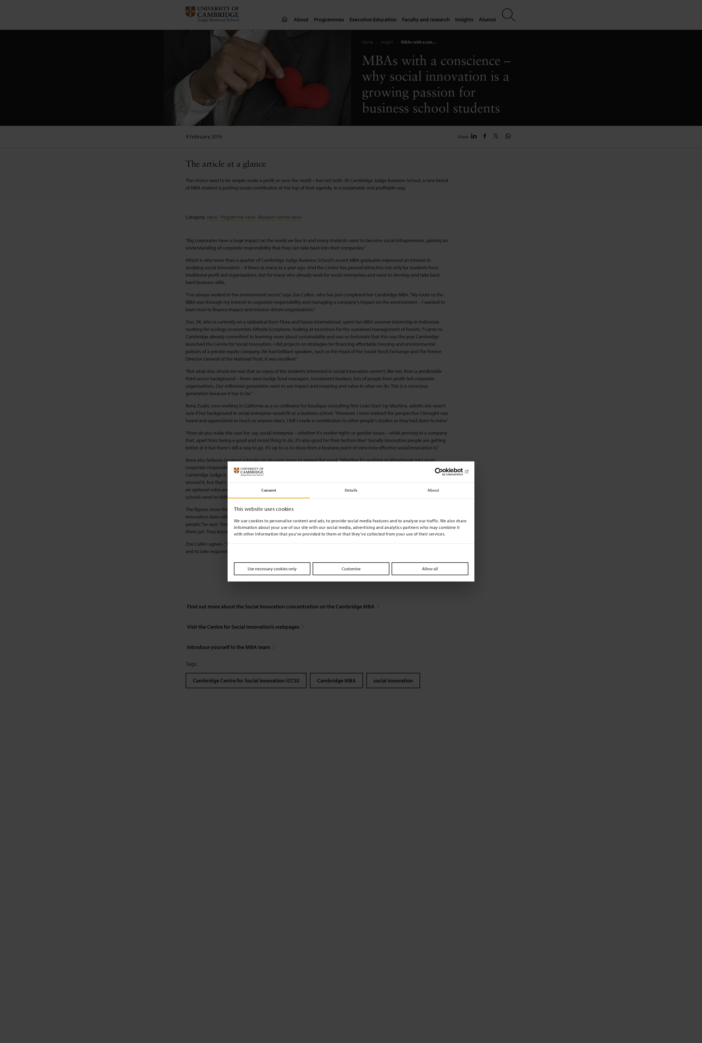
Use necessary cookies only (272, 568)
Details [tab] (351, 490)
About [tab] (433, 490)
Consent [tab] (268, 490)
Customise (351, 568)
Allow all (430, 568)
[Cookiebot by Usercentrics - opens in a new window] (444, 472)
